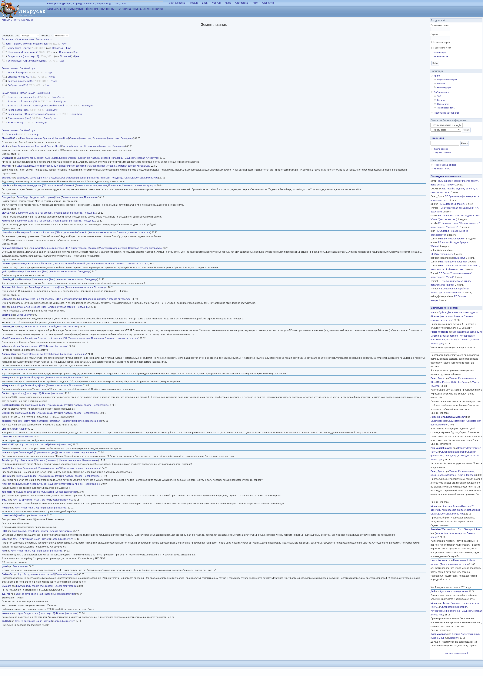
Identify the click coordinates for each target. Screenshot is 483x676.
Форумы (216, 3)
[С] (113, 9)
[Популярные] (102, 3)
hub (4, 550)
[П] (107, 9)
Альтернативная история (101, 166)
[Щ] (140, 9)
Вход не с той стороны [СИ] (22, 101)
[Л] (93, 9)
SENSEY (6, 212)
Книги (437, 76)
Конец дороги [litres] (18, 110)
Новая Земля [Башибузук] (35, 93)
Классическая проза (455, 533)
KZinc (5, 369)
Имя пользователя (439, 25)
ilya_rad (6, 594)
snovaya (6, 377)
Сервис (456, 634)
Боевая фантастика (80, 138)
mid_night (7, 492)
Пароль (434, 34)
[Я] (151, 9)
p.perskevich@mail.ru (13, 515)
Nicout (434, 506)
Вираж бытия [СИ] (472, 332)
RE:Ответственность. (442, 254)
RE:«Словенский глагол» (452, 204)
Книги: (50, 3)
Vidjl (4, 429)
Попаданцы (127, 138)
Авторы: (51, 9)
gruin (4, 271)
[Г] (67, 9)
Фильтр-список (441, 149)
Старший (7, 158)
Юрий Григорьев (11, 338)
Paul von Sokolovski (12, 248)
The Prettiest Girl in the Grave (453, 382)
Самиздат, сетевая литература (141, 158)
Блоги (205, 3)
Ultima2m (7, 232)
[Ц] (129, 9)
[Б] (61, 9)
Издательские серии (447, 79)
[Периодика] (87, 3)
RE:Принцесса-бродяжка (453, 261)
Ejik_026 (6, 476)
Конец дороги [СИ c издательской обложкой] (31, 114)
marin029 (7, 468)
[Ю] (147, 9)
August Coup (438, 638)
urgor (5, 539)
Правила (193, 3)
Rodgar (6, 507)
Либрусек (32, 11)
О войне (442, 424)
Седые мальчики (456, 421)
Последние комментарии (446, 176)
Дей (433, 591)
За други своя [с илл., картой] (23, 56)
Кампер (6, 220)
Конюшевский (460, 560)
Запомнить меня (443, 48)
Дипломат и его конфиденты (462, 312)
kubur (5, 346)
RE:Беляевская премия (452, 238)
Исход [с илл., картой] (19, 48)
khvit (4, 146)
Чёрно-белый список (445, 165)
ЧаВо (439, 96)
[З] (80, 9)
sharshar (7, 177)
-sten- (5, 452)
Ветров (461, 448)
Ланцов (457, 332)
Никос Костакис (439, 332)
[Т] (117, 9)
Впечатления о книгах (444, 307)
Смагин (6, 413)
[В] (64, 9)
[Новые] (58, 3)
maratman (7, 613)
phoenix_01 (8, 279)
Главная (5, 20)
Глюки (255, 3)
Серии (14, 20)
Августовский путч (470, 634)
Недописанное (101, 405)
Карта (228, 3)
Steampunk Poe (472, 529)
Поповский (58, 48)
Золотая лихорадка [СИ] (21, 81)
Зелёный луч (27, 68)
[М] (96, 9)
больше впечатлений (456, 653)
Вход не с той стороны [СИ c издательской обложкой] (36, 105)
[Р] (110, 9)
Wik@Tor (6, 166)
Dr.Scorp (6, 586)
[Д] (70, 9)
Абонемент (268, 3)
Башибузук (58, 97)
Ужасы (475, 382)
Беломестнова (438, 421)
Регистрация (440, 53)
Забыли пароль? (441, 56)
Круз (64, 43)
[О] (103, 9)
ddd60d (6, 621)
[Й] (87, 9)
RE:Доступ (459, 258)
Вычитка (441, 100)
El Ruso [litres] (15, 122)
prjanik (5, 185)
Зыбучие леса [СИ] (18, 85)
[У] (120, 9)
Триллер (435, 386)
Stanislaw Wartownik (442, 529)
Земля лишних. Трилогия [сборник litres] (26, 43)
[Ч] (133, 9)
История (453, 638)
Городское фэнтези (455, 510)
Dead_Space (437, 378)
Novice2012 (8, 444)
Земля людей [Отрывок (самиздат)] (26, 60)
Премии (441, 83)
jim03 (5, 499)
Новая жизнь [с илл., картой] (23, 52)
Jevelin (5, 460)
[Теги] (123, 3)
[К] (90, 9)
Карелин (447, 506)
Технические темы (446, 108)
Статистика (241, 3)
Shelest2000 (8, 138)
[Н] (100, 9)
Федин (446, 603)
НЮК (4, 531)
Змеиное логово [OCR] (20, 76)
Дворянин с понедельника (454, 591)
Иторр (48, 72)
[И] (83, 9)
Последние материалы (446, 113)
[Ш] (136, 9)
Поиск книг (437, 138)
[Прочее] (158, 9)
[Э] (144, 9)
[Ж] (77, 9)
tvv (432, 312)
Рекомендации (444, 87)
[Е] (73, 9)
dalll (4, 307)
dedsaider (7, 421)
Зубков (442, 312)
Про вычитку (443, 104)
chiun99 (6, 263)
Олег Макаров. (439, 634)
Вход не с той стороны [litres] (23, 97)
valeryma (7, 315)
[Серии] (77, 3)
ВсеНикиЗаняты (11, 405)
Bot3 (4, 393)
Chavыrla (7, 436)
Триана (453, 378)
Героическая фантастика (105, 138)
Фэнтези (105, 158)
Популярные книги (442, 153)
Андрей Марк (9, 354)
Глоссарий (11, 134)
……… (474, 409)
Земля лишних (26, 20)
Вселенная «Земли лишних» (18, 39)
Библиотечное (441, 92)
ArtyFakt (6, 484)
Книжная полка (176, 3)
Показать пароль (443, 43)
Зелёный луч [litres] (18, 72)
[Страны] (115, 3)
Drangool (7, 197)
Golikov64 (7, 574)
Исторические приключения (446, 611)
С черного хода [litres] (19, 118)
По (460, 529)
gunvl (5, 566)
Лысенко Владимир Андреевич (448, 417)
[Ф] (123, 9)
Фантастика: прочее (81, 405)
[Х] (126, 9)
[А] (57, 9)
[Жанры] (67, 3)
